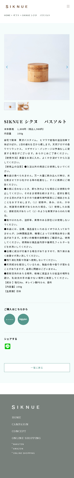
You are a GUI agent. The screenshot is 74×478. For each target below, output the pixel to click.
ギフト (16, 15)
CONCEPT (19, 431)
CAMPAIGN (20, 424)
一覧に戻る (37, 367)
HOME (7, 15)
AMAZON (18, 448)
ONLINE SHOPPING (24, 453)
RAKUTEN (18, 444)
